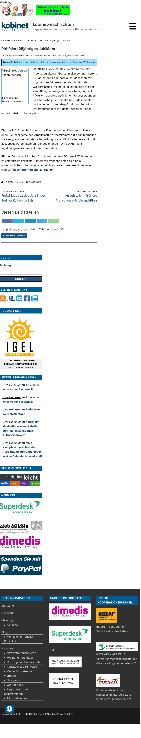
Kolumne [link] (12, 625)
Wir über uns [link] (15, 684)
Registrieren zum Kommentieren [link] (16, 691)
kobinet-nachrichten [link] (53, 24)
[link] (9, 709)
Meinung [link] (7, 620)
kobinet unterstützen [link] (20, 657)
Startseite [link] (7, 605)
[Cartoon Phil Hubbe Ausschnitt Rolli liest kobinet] (17, 15)
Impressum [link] (8, 648)
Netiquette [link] (13, 680)
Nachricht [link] (35, 182)
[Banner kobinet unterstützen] (53, 15)
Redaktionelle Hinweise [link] (22, 666)
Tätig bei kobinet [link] (17, 698)
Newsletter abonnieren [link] (21, 653)
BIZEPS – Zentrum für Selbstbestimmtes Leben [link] (112, 629)
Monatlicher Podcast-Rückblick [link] (19, 639)
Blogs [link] (4, 632)
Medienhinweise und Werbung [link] (19, 673)
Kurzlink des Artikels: (15, 229)
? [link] (82, 55)
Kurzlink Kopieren (14, 235)
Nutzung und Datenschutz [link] (23, 662)
